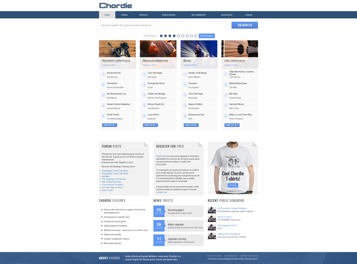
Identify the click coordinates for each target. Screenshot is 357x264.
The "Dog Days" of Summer (114, 179)
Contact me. (161, 192)
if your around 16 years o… (113, 185)
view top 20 (109, 125)
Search (245, 25)
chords (240, 259)
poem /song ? (108, 190)
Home (107, 15)
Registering (161, 156)
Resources (226, 15)
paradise (105, 176)
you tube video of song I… (113, 187)
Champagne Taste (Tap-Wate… (115, 171)
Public (168, 15)
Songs (124, 15)
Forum (249, 15)
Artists (144, 15)
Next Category (207, 36)
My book (198, 15)
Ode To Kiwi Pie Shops (111, 182)
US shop (233, 185)
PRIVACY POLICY (251, 259)
